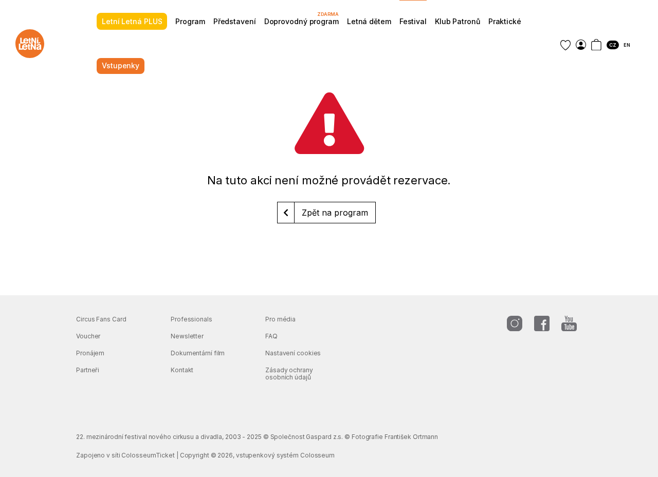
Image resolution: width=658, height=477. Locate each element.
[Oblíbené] (565, 45)
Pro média (280, 319)
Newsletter (187, 336)
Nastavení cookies (293, 353)
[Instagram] (514, 323)
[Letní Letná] (29, 43)
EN (627, 45)
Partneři (87, 370)
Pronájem (90, 353)
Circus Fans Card (101, 319)
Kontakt (182, 370)
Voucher (88, 336)
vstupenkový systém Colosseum (285, 455)
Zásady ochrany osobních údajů (289, 373)
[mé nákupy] (581, 45)
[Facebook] (542, 323)
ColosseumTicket (148, 455)
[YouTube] (569, 323)
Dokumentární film (198, 353)
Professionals (191, 319)
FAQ (271, 336)
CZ (612, 45)
